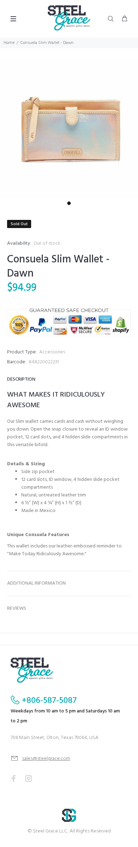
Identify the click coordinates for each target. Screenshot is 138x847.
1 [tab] (69, 203)
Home (9, 42)
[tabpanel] (69, 129)
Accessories (52, 352)
